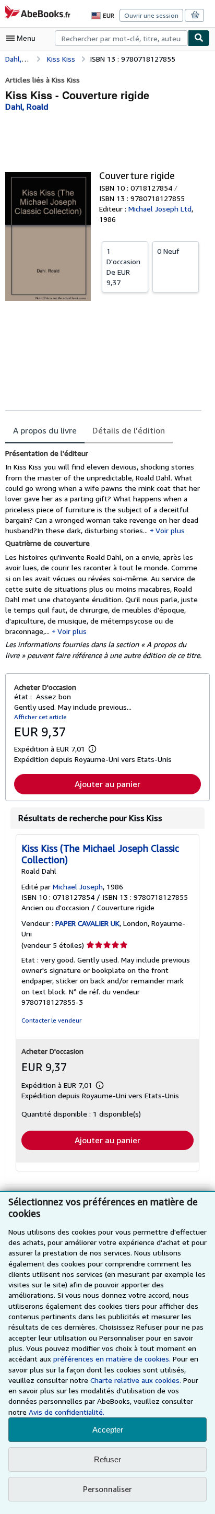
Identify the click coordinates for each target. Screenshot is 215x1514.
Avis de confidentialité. (66, 1411)
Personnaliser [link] (107, 1489)
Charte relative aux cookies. (136, 1380)
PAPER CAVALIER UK (87, 923)
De (123, 267)
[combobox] (121, 38)
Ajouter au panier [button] (107, 784)
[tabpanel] (103, 555)
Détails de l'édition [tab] (128, 430)
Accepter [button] (107, 1429)
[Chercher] (198, 38)
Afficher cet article (40, 717)
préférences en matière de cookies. (112, 1358)
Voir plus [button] (170, 530)
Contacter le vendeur (51, 1020)
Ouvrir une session (151, 15)
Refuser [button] (107, 1459)
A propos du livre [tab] (45, 430)
